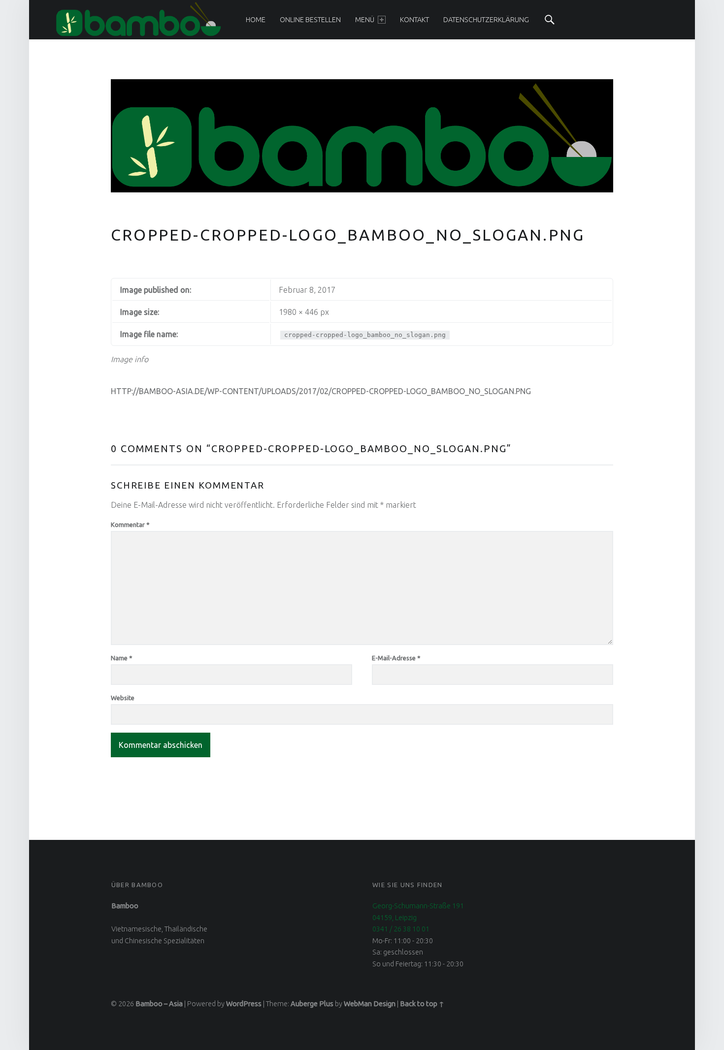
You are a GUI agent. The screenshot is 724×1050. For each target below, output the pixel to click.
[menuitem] (255, 19)
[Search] (549, 19)
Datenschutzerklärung (486, 20)
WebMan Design (369, 1004)
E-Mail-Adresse (396, 657)
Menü (364, 20)
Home (255, 20)
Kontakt (414, 20)
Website (122, 697)
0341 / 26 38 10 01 (400, 929)
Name (121, 657)
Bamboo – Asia (159, 1004)
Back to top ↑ (422, 1004)
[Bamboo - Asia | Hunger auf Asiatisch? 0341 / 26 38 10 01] (138, 19)
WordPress (244, 1004)
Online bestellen (310, 20)
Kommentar (130, 524)
